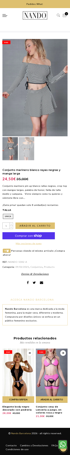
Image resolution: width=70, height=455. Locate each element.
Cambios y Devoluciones (34, 445)
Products (49, 266)
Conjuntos (36, 266)
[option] (35, 87)
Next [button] (57, 89)
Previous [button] (8, 89)
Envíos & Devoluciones (35, 274)
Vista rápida (30, 353)
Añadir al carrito (35, 225)
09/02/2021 (22, 266)
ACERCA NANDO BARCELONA (32, 299)
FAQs (55, 445)
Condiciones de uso (17, 449)
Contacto (11, 445)
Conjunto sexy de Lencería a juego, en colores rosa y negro (49, 409)
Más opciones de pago (29, 243)
